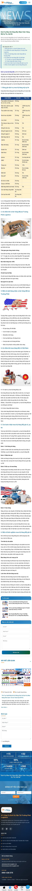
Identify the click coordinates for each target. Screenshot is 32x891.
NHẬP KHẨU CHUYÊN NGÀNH (9, 849)
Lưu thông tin (6, 741)
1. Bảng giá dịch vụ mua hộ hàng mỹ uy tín (14, 48)
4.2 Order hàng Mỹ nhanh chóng (13, 61)
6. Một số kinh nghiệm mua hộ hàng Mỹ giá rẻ (15, 65)
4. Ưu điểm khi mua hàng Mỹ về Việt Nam (14, 57)
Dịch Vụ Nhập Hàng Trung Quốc (9, 846)
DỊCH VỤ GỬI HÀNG (6, 843)
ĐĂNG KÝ (16, 796)
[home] (4, 887)
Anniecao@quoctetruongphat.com (10, 866)
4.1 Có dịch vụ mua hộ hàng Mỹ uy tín (14, 59)
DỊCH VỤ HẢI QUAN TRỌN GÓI (9, 837)
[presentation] (30, 661)
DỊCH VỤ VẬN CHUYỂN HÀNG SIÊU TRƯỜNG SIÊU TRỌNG (15, 840)
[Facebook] (2, 828)
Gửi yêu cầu (16, 652)
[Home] (10, 828)
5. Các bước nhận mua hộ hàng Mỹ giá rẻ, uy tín (16, 63)
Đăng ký (7, 746)
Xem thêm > (4, 707)
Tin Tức (9, 21)
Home (3, 21)
